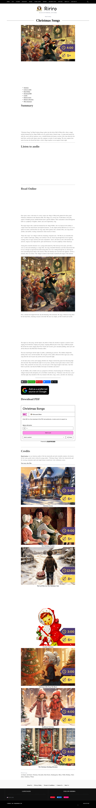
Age (13, 1)
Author (18, 1)
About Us (67, 1)
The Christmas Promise (48, 546)
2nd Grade (29, 775)
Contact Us (60, 785)
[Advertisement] (48, 75)
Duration (24, 1)
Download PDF (28, 93)
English (60, 1)
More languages (28, 101)
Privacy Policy (38, 785)
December (41, 775)
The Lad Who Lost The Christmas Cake (48, 586)
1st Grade (23, 775)
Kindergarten (54, 775)
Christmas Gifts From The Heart (48, 687)
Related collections (28, 99)
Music (60, 775)
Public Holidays (66, 775)
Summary (26, 87)
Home (8, 1)
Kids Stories (47, 775)
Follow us (74, 1)
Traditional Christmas (48, 727)
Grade (30, 1)
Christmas (35, 775)
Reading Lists (52, 1)
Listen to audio (27, 89)
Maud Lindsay (48, 16)
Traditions (27, 777)
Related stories (27, 97)
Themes (45, 1)
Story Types (37, 1)
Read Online (27, 91)
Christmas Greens (48, 506)
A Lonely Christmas (48, 647)
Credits (25, 95)
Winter (32, 777)
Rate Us (67, 785)
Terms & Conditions (49, 785)
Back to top (86, 803)
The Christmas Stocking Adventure (48, 767)
